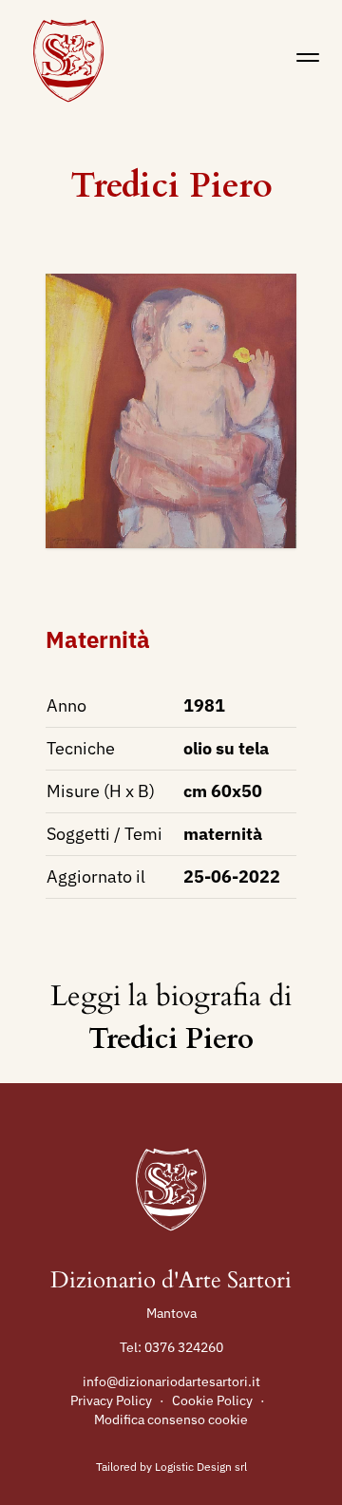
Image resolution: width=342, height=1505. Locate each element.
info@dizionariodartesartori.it (171, 1381)
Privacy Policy (111, 1400)
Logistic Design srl (201, 1466)
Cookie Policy (212, 1400)
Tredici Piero (171, 185)
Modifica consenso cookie (171, 1419)
